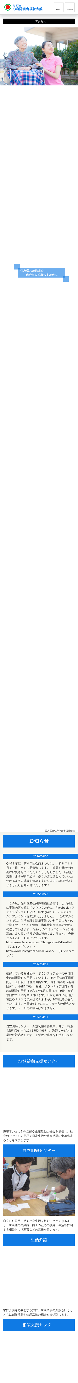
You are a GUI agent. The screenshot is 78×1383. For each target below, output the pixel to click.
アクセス (40, 21)
